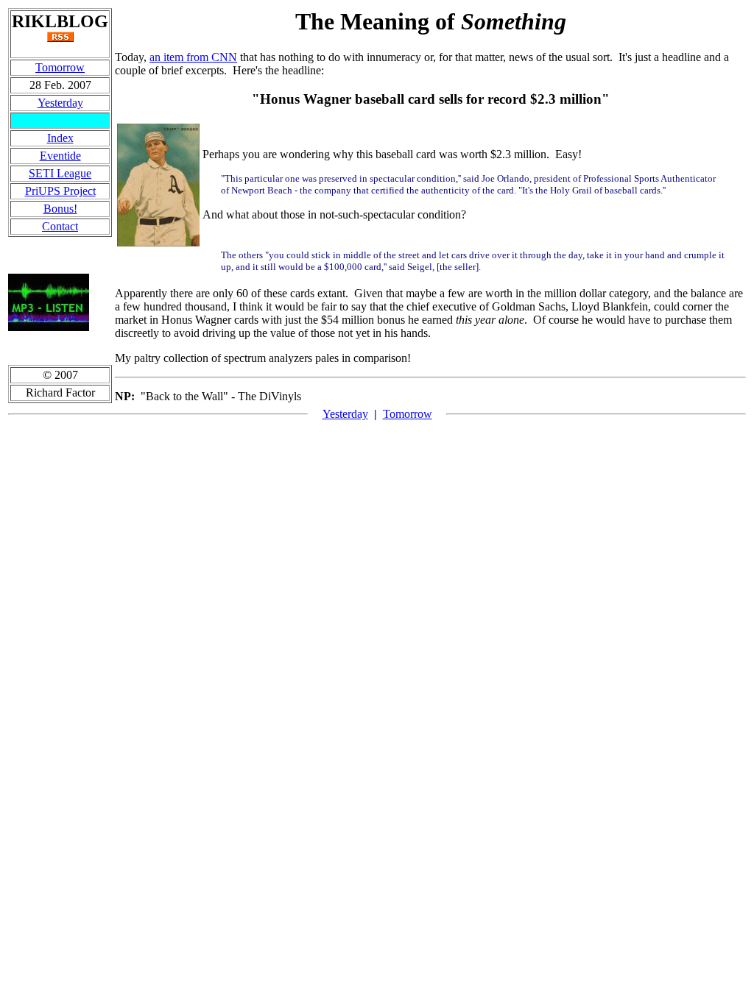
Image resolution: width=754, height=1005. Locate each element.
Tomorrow (60, 67)
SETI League (60, 173)
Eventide (60, 155)
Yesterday (60, 102)
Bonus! (60, 208)
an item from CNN (193, 57)
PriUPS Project (60, 191)
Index (60, 138)
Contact (60, 226)
